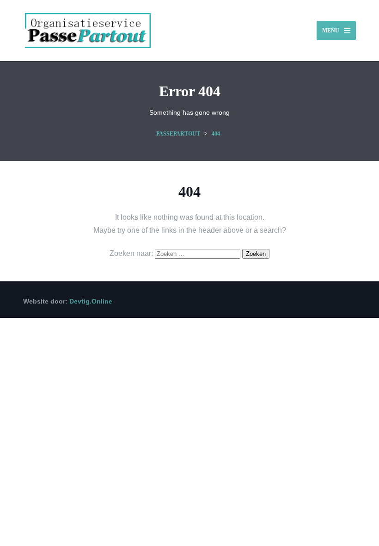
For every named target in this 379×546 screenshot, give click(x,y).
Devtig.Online (90, 301)
